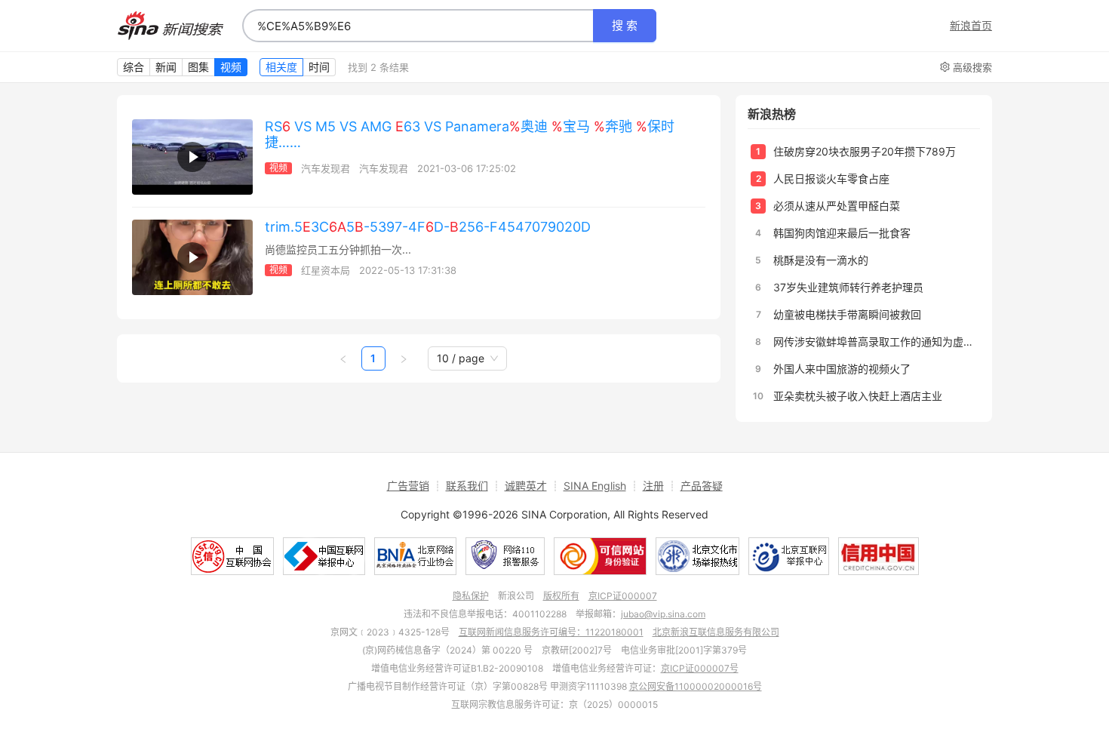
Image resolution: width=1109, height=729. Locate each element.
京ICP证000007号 (700, 668)
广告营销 (408, 485)
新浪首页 (971, 26)
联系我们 (467, 485)
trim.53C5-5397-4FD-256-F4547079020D (428, 227)
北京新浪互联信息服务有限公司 (716, 632)
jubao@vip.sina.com (663, 614)
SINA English (595, 485)
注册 (653, 485)
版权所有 (561, 595)
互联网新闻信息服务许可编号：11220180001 (551, 632)
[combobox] (418, 25)
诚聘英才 (526, 485)
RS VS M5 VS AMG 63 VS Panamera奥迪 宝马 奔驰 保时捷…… (469, 134)
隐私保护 (471, 595)
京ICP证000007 (622, 595)
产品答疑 (701, 485)
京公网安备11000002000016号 (695, 686)
